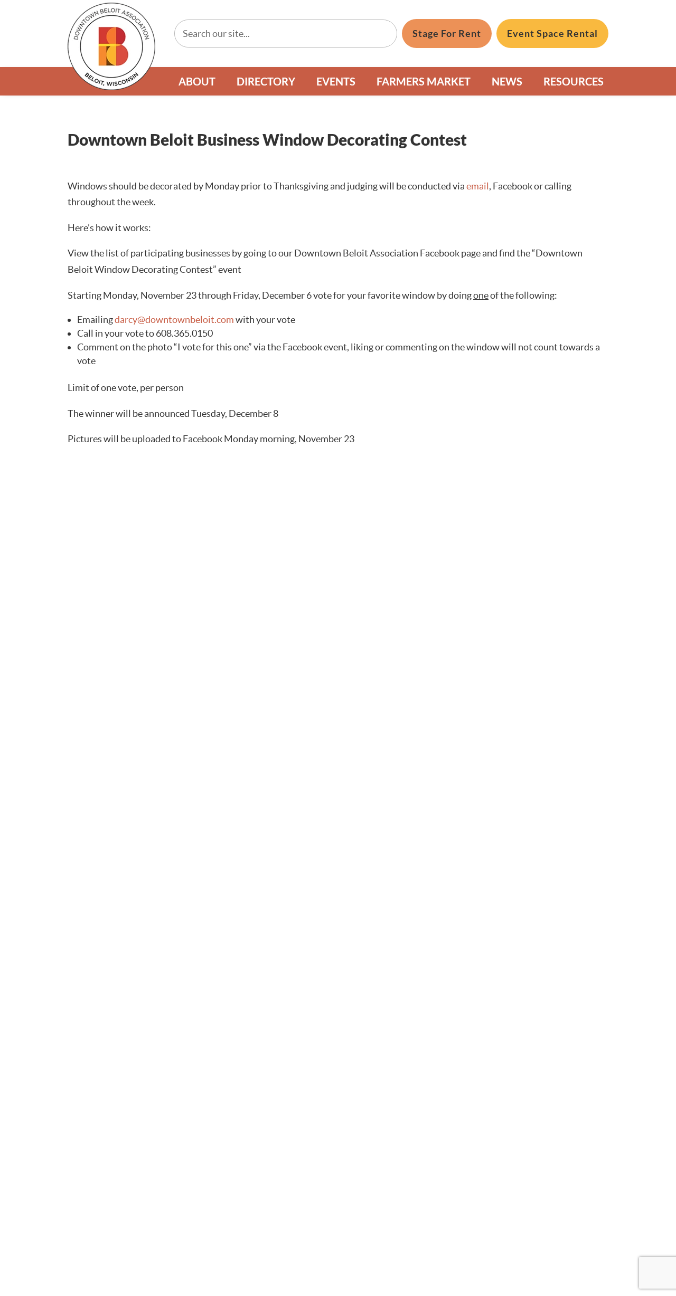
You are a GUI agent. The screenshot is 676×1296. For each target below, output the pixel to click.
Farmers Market (424, 81)
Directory (266, 81)
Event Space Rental (552, 33)
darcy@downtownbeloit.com (174, 319)
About (197, 81)
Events (335, 81)
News (507, 81)
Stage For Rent (446, 33)
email (477, 186)
